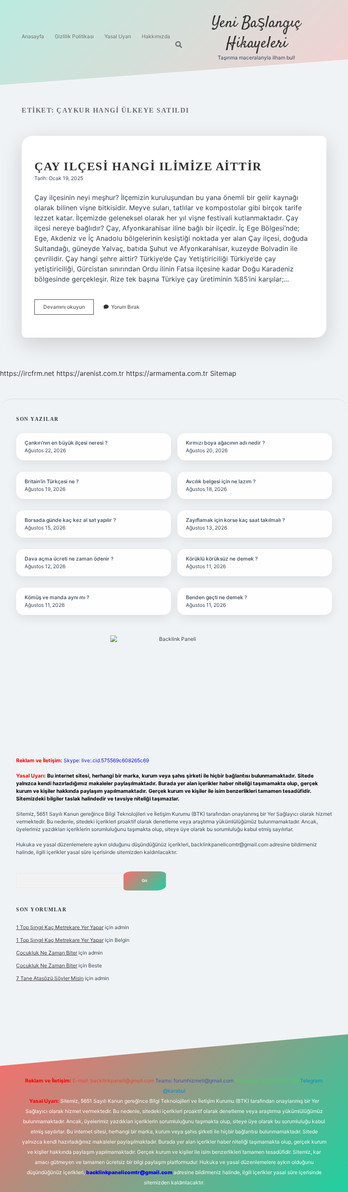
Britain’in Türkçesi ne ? (52, 481)
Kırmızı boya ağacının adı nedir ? (225, 443)
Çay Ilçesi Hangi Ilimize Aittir (148, 166)
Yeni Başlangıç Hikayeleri (256, 33)
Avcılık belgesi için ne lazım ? (220, 481)
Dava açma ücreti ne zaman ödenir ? (69, 558)
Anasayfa (33, 36)
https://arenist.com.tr (90, 373)
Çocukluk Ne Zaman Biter (46, 953)
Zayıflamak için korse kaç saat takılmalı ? (235, 520)
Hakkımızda (156, 36)
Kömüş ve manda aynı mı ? (57, 597)
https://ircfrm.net (27, 373)
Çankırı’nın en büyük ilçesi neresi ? (66, 443)
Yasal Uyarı (117, 36)
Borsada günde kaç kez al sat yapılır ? (70, 520)
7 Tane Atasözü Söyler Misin (50, 978)
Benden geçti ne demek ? (216, 597)
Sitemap (223, 373)
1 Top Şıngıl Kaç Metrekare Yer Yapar (60, 927)
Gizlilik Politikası (74, 36)
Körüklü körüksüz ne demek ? (222, 558)
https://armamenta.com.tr (167, 373)
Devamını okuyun (68, 309)
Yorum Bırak (125, 307)
